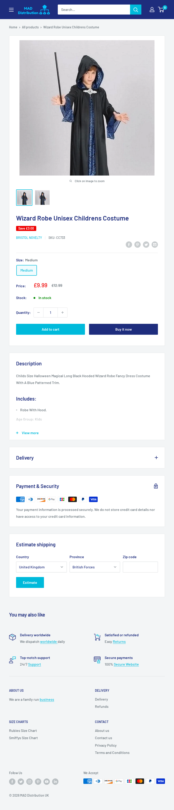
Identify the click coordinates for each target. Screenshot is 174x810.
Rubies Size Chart (23, 730)
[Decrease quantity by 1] (38, 312)
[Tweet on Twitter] (146, 244)
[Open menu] (11, 10)
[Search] (135, 10)
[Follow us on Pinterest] (38, 781)
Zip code (130, 557)
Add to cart (50, 329)
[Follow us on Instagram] (29, 781)
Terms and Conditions (112, 752)
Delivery (101, 699)
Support (34, 664)
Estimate (30, 582)
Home (13, 27)
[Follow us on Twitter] (21, 781)
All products (30, 27)
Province (77, 557)
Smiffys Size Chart (23, 738)
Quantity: (23, 312)
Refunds (102, 706)
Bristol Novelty (29, 238)
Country (22, 557)
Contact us (103, 738)
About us (102, 730)
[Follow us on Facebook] (12, 781)
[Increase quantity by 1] (62, 312)
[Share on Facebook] (129, 244)
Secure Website (126, 664)
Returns (119, 641)
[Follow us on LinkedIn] (55, 781)
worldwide (49, 641)
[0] (161, 9)
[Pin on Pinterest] (137, 244)
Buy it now (123, 329)
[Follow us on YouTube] (47, 781)
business (47, 699)
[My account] (152, 9)
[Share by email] (155, 244)
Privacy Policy (106, 745)
